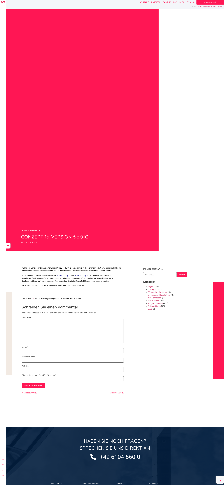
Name (25, 347)
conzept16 (152, 289)
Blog (182, 2)
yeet (3, 470)
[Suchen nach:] (160, 274)
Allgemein (152, 286)
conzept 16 (3, 464)
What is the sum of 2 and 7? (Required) (39, 375)
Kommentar (27, 317)
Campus (167, 2)
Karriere (156, 2)
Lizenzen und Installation (159, 295)
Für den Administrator (157, 292)
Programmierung (155, 303)
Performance (153, 300)
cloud (3, 475)
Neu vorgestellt (154, 298)
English (191, 2)
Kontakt (144, 2)
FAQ (175, 2)
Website (25, 366)
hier (32, 298)
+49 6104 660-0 (218, 6)
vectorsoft (3, 459)
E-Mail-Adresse (29, 356)
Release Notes (154, 306)
